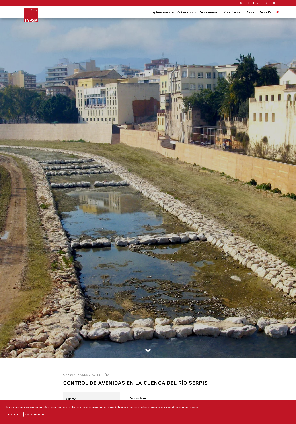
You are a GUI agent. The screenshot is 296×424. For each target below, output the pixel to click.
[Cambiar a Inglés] (277, 12)
